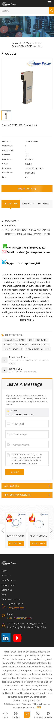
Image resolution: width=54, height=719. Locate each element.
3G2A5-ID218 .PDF (38, 340)
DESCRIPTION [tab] (11, 203)
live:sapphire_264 (29, 263)
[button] (3, 531)
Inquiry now (25, 188)
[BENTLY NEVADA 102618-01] (16, 522)
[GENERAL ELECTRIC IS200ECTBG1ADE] (38, 522)
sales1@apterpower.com (19, 617)
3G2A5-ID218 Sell (40, 344)
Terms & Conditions (11, 599)
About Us (6, 575)
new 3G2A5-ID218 (13, 349)
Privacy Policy (29, 700)
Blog (4, 594)
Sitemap (17, 700)
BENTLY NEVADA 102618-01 (15, 536)
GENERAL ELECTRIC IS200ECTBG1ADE (38, 536)
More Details (15, 543)
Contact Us (7, 589)
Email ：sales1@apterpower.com (28, 252)
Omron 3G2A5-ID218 (14, 340)
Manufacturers (8, 580)
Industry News (8, 585)
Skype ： (12, 263)
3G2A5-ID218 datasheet (16, 344)
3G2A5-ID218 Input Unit (37, 349)
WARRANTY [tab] (28, 203)
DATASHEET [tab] (44, 203)
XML (38, 700)
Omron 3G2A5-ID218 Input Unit (20, 414)
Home (29, 43)
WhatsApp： (15, 247)
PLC (37, 43)
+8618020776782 (34, 247)
